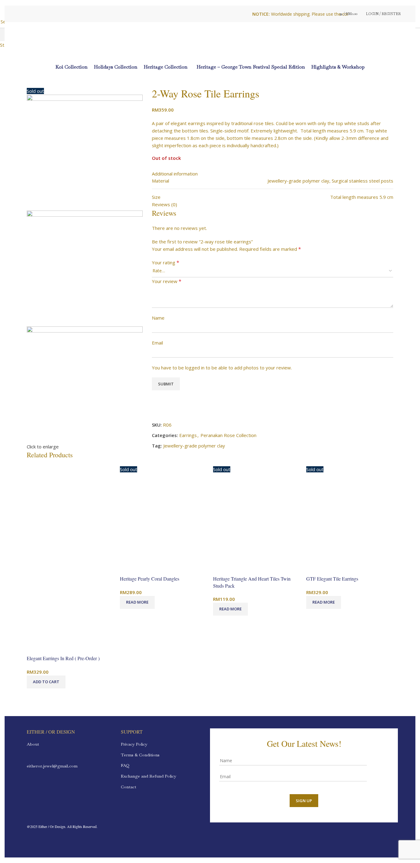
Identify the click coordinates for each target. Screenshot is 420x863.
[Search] (327, 14)
